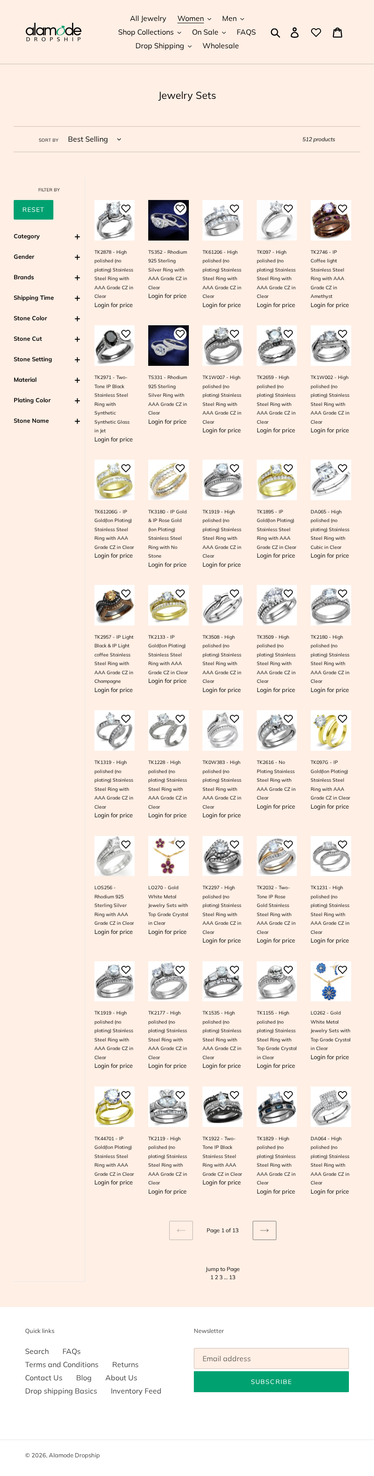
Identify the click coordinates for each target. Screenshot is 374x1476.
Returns (125, 1364)
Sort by (48, 140)
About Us (121, 1377)
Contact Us (43, 1377)
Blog (84, 1377)
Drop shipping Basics (61, 1390)
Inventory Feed (136, 1390)
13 (232, 1277)
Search (37, 1351)
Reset (33, 209)
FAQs (71, 1351)
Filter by (49, 189)
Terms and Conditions (62, 1364)
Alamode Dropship (74, 1455)
